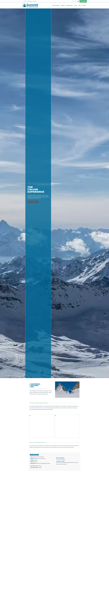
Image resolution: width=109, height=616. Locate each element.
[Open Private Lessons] (59, 5)
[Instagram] (75, 1)
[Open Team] (77, 5)
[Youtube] (78, 1)
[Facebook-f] (73, 1)
